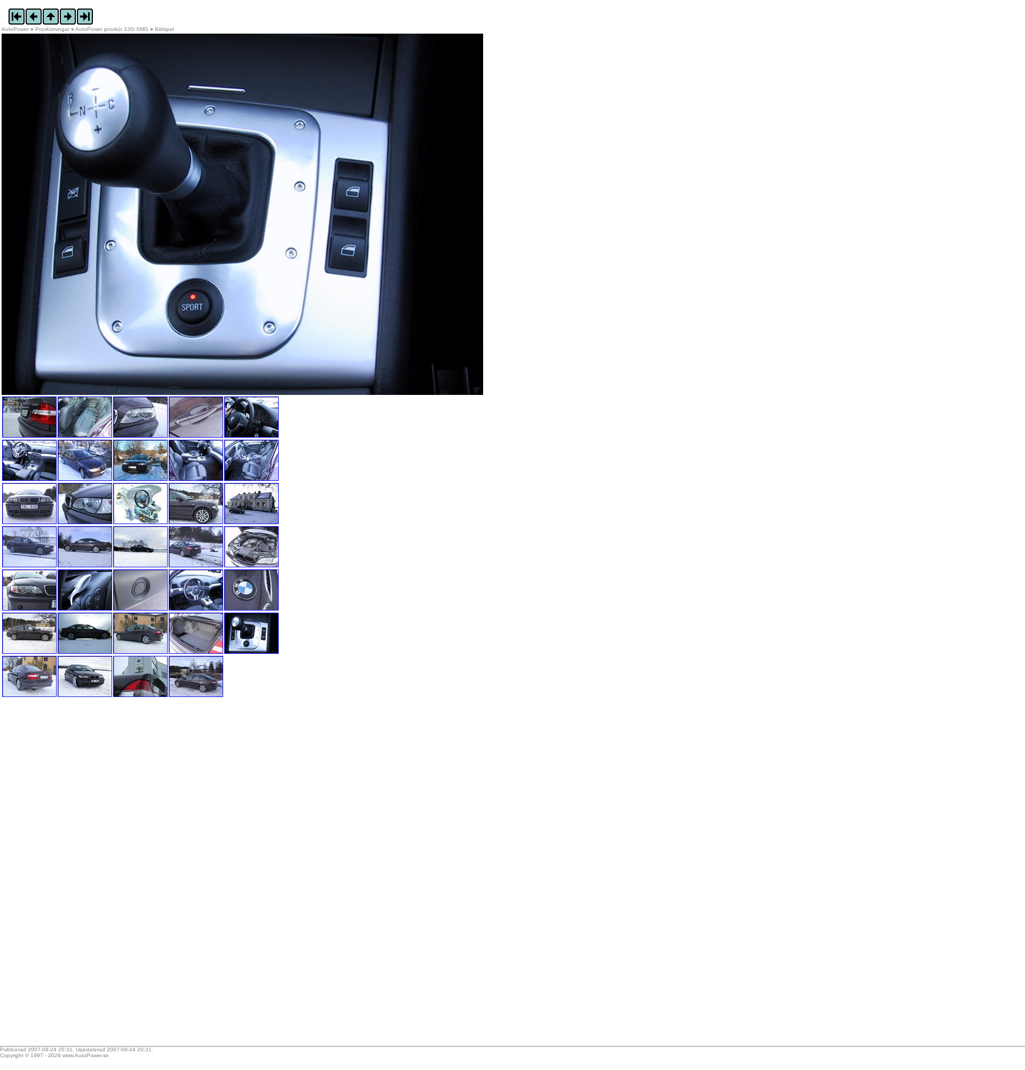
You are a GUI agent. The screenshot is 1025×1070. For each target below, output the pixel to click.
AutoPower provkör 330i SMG (111, 29)
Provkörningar (52, 29)
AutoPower (15, 29)
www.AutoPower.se (85, 1055)
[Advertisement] (68, 875)
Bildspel (164, 29)
